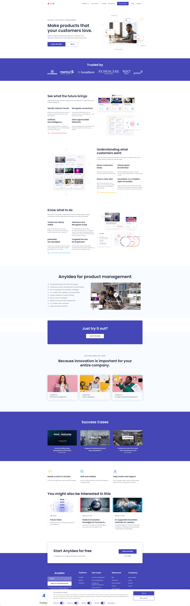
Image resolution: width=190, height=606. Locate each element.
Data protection (116, 589)
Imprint (130, 586)
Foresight (81, 577)
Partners (130, 583)
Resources (111, 3)
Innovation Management (98, 577)
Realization (81, 583)
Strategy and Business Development (98, 583)
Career (130, 580)
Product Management (97, 580)
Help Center (115, 580)
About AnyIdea (132, 577)
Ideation (81, 580)
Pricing (104, 3)
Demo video (127, 556)
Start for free (123, 3)
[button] (85, 3)
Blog (113, 577)
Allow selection (144, 598)
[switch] (76, 603)
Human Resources (96, 587)
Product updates (116, 583)
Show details (111, 603)
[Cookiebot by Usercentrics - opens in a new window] (43, 603)
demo (72, 44)
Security (114, 586)
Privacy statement (64, 588)
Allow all (144, 593)
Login (132, 3)
